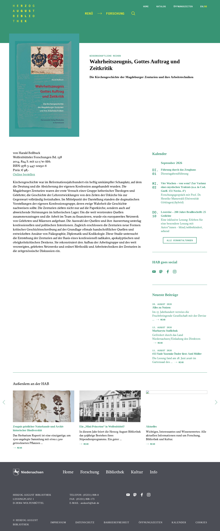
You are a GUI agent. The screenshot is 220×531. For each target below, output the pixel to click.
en (201, 6)
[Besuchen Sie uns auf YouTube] (154, 272)
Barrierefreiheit (116, 522)
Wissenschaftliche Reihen (105, 56)
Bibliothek (115, 471)
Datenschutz (85, 522)
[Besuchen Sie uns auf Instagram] (174, 272)
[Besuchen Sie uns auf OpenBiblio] (161, 272)
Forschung (89, 471)
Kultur (137, 471)
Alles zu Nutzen (161, 307)
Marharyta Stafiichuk (165, 330)
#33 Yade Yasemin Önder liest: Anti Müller (177, 353)
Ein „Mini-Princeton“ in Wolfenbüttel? (102, 426)
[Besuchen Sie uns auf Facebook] (167, 272)
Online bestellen (24, 174)
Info (153, 471)
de (205, 6)
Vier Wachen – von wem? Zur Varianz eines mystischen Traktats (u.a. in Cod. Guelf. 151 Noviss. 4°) (183, 187)
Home (146, 6)
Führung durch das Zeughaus (178, 169)
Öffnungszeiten (183, 6)
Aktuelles (151, 426)
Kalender (179, 522)
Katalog (161, 6)
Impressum (58, 522)
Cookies (201, 522)
